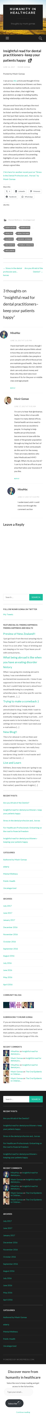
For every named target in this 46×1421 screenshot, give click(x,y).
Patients (9, 245)
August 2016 (8, 956)
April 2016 (8, 984)
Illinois (9, 239)
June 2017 (7, 913)
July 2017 (7, 906)
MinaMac (15, 332)
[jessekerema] (6, 1004)
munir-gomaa (24, 239)
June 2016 (7, 970)
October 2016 (9, 941)
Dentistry (10, 228)
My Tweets (8, 614)
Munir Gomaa (24, 67)
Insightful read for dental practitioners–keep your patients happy (22, 55)
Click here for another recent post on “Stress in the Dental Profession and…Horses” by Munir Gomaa (22, 175)
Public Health (26, 245)
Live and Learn (12, 762)
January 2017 (9, 920)
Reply (12, 388)
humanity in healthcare (23, 11)
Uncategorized (29, 220)
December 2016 (10, 927)
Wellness (9, 251)
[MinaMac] (31, 1004)
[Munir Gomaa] (25, 1004)
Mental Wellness (15, 220)
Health (8, 233)
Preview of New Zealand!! (19, 633)
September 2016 (10, 948)
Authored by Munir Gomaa (15, 859)
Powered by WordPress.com (18, 1359)
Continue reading (23, 1412)
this (15, 80)
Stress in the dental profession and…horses (12, 271)
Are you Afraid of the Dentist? (16, 802)
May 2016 (7, 977)
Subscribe (13, 1403)
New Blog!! (10, 732)
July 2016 (7, 963)
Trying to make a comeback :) (21, 701)
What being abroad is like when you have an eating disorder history (22, 662)
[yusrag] (12, 1004)
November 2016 (10, 934)
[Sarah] (18, 1004)
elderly (6, 866)
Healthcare (23, 233)
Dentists (25, 228)
